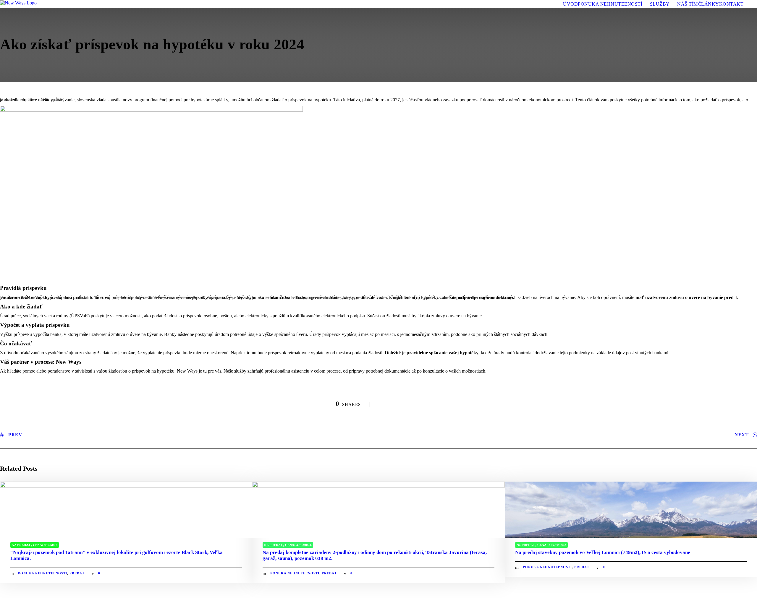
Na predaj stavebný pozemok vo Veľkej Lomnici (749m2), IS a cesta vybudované (602, 552)
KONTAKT (731, 3)
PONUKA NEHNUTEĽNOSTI (42, 573)
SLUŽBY (660, 3)
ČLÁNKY (708, 3)
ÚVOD (570, 3)
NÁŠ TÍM (687, 3)
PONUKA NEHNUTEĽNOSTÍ (610, 3)
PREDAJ (76, 573)
